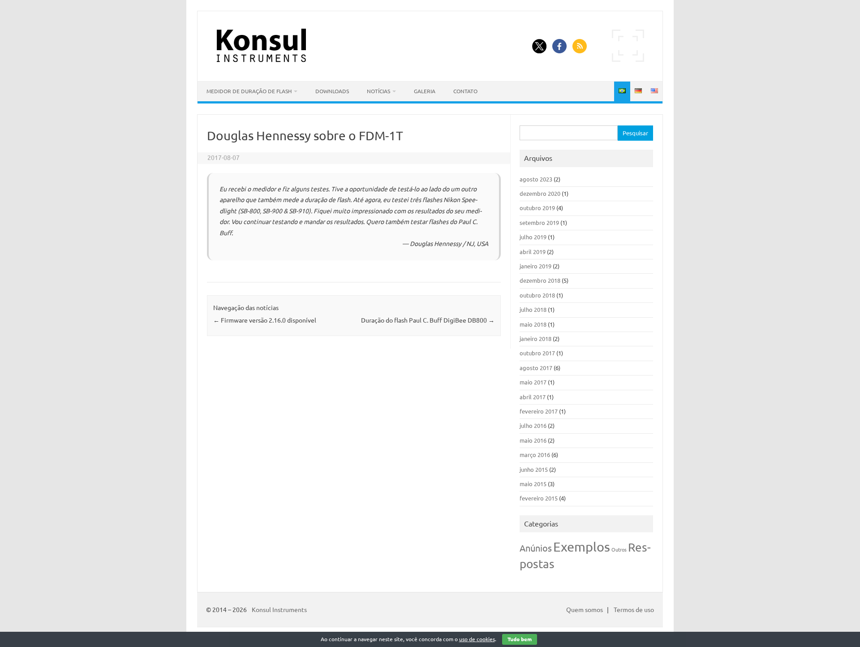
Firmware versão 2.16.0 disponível (264, 320)
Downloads (332, 91)
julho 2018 (533, 309)
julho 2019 (533, 237)
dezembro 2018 (540, 280)
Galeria (424, 91)
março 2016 (535, 455)
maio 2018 (533, 324)
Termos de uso (634, 609)
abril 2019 (533, 252)
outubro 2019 (537, 208)
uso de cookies (477, 639)
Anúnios (536, 548)
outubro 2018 (537, 295)
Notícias (378, 91)
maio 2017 (533, 382)
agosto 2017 (536, 368)
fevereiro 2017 (539, 411)
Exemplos (581, 546)
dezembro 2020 (540, 193)
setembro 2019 (539, 223)
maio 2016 (533, 440)
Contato (465, 91)
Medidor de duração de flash (249, 91)
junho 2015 (534, 469)
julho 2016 (533, 426)
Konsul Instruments (279, 609)
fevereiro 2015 (539, 498)
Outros (619, 549)
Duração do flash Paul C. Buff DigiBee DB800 (427, 320)
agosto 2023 (536, 179)
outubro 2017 (537, 353)
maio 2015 (533, 484)
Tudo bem (519, 639)
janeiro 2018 (535, 339)
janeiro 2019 (535, 266)
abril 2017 (533, 397)
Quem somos (584, 609)
